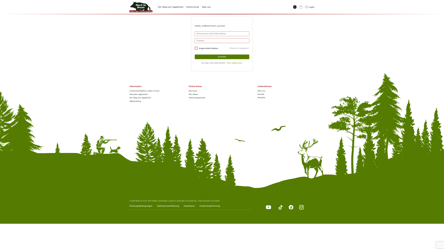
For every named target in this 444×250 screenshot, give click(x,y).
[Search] (294, 7)
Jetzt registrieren (234, 63)
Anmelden (222, 57)
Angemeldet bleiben (208, 48)
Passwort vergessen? (239, 48)
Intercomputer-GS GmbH (209, 201)
